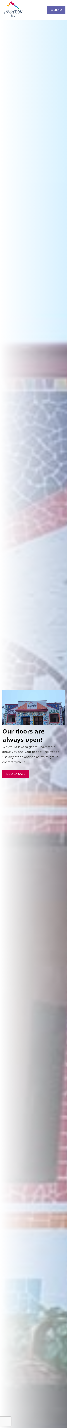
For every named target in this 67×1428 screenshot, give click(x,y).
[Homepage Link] (13, 9)
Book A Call (15, 773)
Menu (57, 10)
